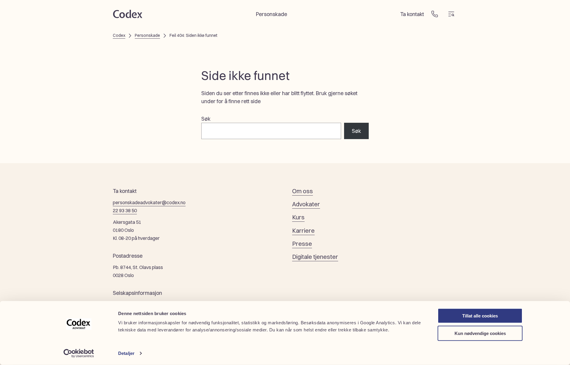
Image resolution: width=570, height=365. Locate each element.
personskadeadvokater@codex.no (149, 202)
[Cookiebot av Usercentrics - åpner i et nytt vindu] (79, 353)
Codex (119, 35)
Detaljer (126, 353)
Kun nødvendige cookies (480, 333)
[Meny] (451, 14)
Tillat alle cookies (480, 315)
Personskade (147, 35)
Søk (205, 118)
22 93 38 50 (125, 210)
